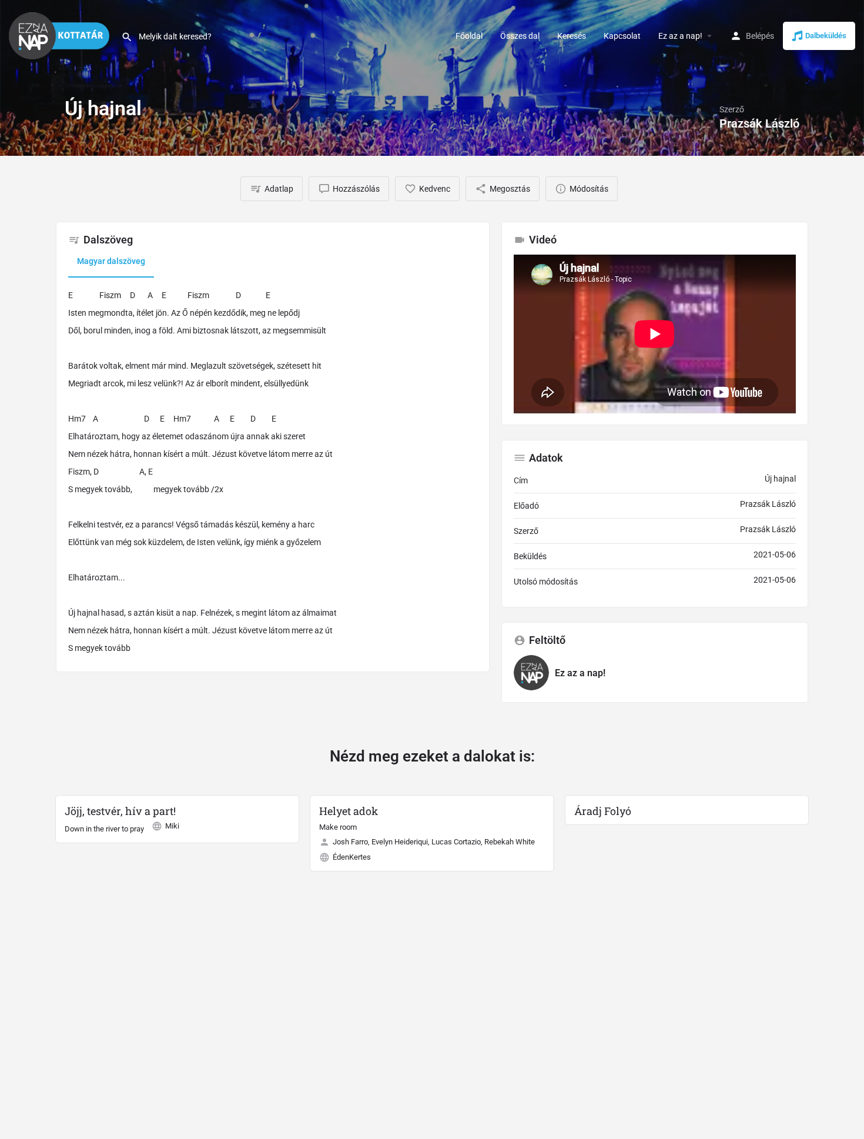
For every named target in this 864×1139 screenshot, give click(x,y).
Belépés (760, 36)
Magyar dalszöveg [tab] (111, 261)
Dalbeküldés (825, 35)
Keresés (571, 36)
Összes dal (520, 36)
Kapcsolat (622, 36)
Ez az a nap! (680, 36)
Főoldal (469, 36)
